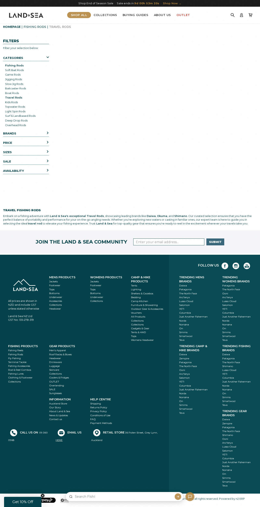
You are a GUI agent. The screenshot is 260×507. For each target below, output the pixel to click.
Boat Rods (12, 93)
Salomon (184, 305)
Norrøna (184, 324)
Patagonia (185, 289)
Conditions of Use (100, 415)
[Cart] (250, 15)
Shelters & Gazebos (142, 293)
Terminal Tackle (17, 362)
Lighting (136, 289)
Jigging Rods (13, 79)
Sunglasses (55, 393)
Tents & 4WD (138, 332)
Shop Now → (172, 3)
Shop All (79, 15)
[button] (22, 502)
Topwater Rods (15, 106)
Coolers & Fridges (59, 377)
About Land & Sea (59, 411)
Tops (51, 289)
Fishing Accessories (19, 365)
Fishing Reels (15, 350)
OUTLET (54, 381)
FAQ (93, 419)
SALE (52, 389)
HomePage (12, 27)
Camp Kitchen (139, 301)
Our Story (55, 407)
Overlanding (56, 385)
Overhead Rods (15, 125)
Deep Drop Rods (16, 120)
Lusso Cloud (186, 301)
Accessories (55, 300)
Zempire (184, 358)
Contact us (55, 419)
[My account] (241, 15)
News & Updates (58, 415)
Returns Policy (98, 407)
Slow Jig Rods (14, 84)
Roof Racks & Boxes (60, 354)
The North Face (188, 293)
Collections (105, 15)
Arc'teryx (184, 297)
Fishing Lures (16, 373)
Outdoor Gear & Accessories (147, 308)
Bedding (136, 297)
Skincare (54, 369)
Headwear (55, 308)
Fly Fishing (14, 358)
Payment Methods (101, 423)
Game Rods (13, 74)
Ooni (225, 293)
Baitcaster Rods (15, 88)
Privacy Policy (98, 411)
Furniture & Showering (144, 305)
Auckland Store (58, 403)
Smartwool (185, 336)
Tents (134, 285)
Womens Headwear (142, 339)
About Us (162, 15)
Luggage (54, 365)
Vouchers (136, 312)
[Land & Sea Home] (26, 15)
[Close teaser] (43, 496)
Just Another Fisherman (193, 316)
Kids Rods (11, 102)
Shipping (95, 403)
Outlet (183, 15)
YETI (181, 308)
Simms (183, 332)
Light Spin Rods (15, 111)
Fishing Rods (35, 27)
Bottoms (54, 293)
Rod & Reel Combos (19, 369)
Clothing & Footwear (20, 377)
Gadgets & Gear (140, 328)
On (181, 328)
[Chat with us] (189, 496)
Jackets (53, 281)
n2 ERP (240, 498)
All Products (138, 316)
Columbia (185, 312)
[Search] (232, 15)
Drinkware (55, 362)
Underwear (55, 297)
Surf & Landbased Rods (20, 115)
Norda (182, 320)
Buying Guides (135, 15)
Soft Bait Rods (14, 70)
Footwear (54, 285)
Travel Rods (13, 97)
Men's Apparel (57, 350)
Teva (181, 339)
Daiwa (183, 285)
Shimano (227, 366)
